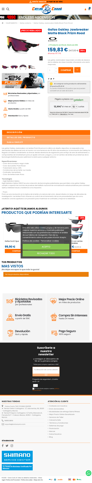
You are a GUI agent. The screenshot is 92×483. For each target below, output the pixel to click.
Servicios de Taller (56, 417)
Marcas (52, 431)
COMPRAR (66, 70)
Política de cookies (31, 240)
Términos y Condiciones (58, 423)
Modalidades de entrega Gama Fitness (64, 412)
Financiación (54, 428)
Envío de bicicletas (56, 409)
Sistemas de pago (56, 426)
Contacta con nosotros (58, 406)
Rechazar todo (46, 253)
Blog (51, 437)
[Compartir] (48, 79)
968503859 (8, 420)
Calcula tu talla (55, 420)
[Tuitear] (51, 79)
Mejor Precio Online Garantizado (62, 414)
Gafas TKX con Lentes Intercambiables (73, 242)
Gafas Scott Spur (12, 241)
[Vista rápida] (18, 239)
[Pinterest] (53, 79)
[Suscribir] (46, 375)
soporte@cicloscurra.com (15, 424)
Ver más (70, 114)
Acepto (46, 246)
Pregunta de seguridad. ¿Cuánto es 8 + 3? (45, 380)
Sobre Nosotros (55, 434)
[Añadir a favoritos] (77, 70)
